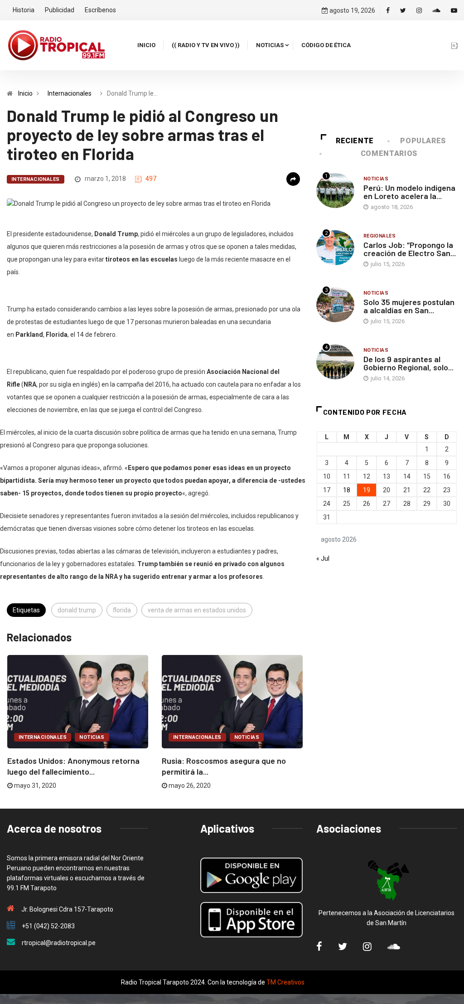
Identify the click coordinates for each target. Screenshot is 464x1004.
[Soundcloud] (436, 10)
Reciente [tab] (355, 140)
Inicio (146, 45)
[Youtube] (454, 10)
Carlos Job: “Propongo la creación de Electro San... (409, 249)
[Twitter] (403, 10)
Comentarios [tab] (389, 153)
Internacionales (70, 93)
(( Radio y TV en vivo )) (206, 45)
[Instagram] (419, 10)
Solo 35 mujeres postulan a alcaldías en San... (408, 306)
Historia (23, 10)
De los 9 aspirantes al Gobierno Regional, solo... (408, 363)
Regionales (379, 236)
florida (122, 610)
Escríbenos (100, 10)
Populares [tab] (423, 140)
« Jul (322, 558)
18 (346, 490)
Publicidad (59, 10)
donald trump (77, 610)
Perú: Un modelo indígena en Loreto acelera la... (409, 192)
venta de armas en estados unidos (197, 610)
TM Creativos (285, 982)
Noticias (270, 45)
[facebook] (388, 10)
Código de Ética (326, 45)
